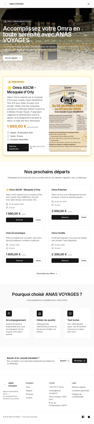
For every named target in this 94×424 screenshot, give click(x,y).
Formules (29, 394)
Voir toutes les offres (46, 273)
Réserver (19, 220)
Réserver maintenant (13, 147)
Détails (38, 220)
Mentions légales (79, 387)
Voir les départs (11, 58)
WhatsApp (78, 361)
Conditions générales (80, 391)
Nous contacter (32, 58)
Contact (29, 398)
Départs (29, 391)
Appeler (63, 361)
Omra (28, 387)
